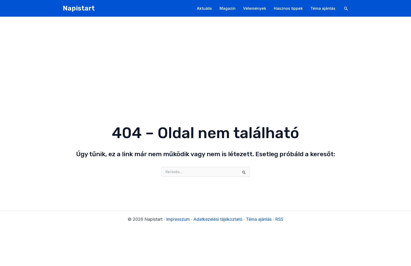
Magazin (227, 8)
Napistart (79, 8)
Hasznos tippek (288, 8)
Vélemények (254, 8)
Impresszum (178, 219)
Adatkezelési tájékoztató (217, 219)
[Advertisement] (205, 52)
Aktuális (204, 8)
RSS (279, 219)
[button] (346, 9)
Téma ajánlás (322, 8)
